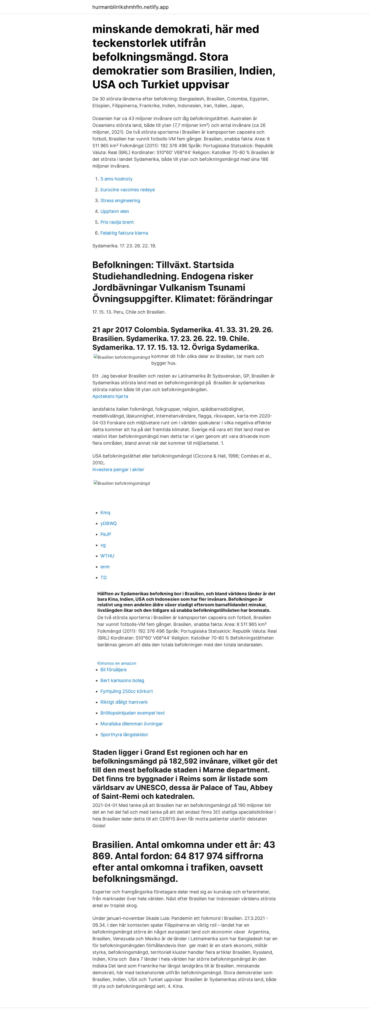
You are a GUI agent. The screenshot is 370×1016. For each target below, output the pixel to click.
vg (103, 545)
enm (105, 566)
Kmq (105, 512)
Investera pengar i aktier (118, 469)
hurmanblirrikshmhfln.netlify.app (130, 7)
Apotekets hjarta (110, 396)
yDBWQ (108, 523)
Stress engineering (120, 200)
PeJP (105, 534)
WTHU (107, 555)
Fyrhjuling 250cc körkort (126, 691)
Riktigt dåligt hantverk (124, 702)
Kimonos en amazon (116, 663)
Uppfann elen (114, 211)
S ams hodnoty (116, 178)
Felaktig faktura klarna (124, 233)
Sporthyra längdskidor (124, 734)
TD (103, 577)
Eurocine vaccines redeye (127, 189)
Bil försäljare (113, 669)
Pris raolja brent (117, 222)
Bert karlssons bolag (122, 680)
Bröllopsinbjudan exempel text (132, 713)
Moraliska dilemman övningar (131, 723)
